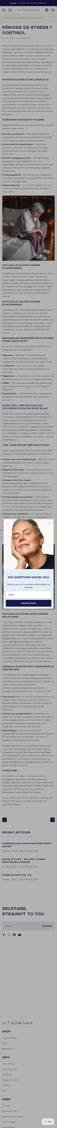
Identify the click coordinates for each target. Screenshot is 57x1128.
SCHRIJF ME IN (28, 603)
